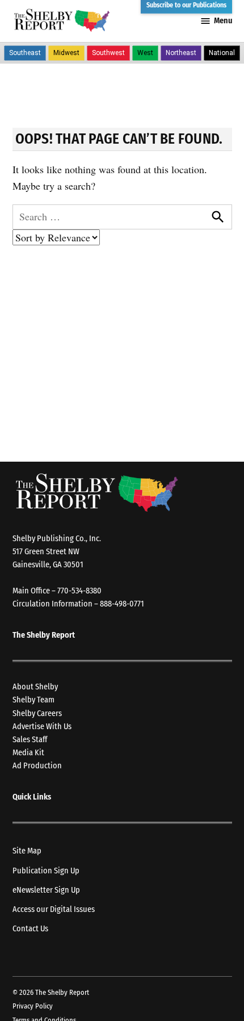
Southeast (25, 53)
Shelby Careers (37, 713)
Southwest (108, 53)
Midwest (66, 53)
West (145, 53)
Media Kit (28, 753)
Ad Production (37, 766)
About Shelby (35, 687)
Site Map (26, 851)
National (222, 53)
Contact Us (30, 929)
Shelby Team (33, 700)
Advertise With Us (41, 726)
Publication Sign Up (45, 871)
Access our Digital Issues (53, 909)
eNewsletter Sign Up (46, 890)
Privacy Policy (32, 1006)
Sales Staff (29, 739)
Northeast (181, 53)
